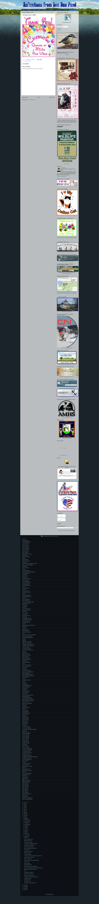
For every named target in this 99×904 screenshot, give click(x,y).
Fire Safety (24, 606)
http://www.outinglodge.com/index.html (67, 376)
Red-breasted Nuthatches (27, 695)
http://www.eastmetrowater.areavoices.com (67, 364)
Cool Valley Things (25, 582)
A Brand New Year (27, 879)
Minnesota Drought (25, 662)
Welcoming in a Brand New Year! (30, 882)
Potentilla (24, 689)
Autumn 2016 (24, 549)
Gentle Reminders (25, 615)
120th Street (24, 540)
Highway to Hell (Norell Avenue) (28, 625)
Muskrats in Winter (27, 852)
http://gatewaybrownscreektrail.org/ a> (67, 261)
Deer (23, 593)
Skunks (23, 708)
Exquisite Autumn (25, 603)
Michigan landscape (26, 659)
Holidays (23, 626)
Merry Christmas (25, 658)
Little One (24, 652)
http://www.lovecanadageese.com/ (67, 396)
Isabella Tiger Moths (26, 632)
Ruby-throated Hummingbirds (27, 700)
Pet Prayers (24, 684)
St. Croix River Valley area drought (28, 729)
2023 (25, 806)
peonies (23, 682)
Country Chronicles (25, 585)
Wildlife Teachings (25, 781)
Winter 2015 (24, 785)
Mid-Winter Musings (27, 840)
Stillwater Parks (25, 732)
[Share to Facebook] (40, 59)
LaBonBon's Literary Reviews (27, 644)
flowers (23, 611)
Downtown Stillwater (26, 595)
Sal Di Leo (24, 704)
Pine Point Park (25, 686)
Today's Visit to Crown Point (29, 857)
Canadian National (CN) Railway (28, 571)
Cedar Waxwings (25, 573)
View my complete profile (61, 176)
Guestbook (45, 9)
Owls (23, 681)
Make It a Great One (28, 858)
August (25, 825)
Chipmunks (24, 577)
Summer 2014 (24, 736)
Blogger (51, 894)
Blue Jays (24, 562)
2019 (25, 812)
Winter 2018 (24, 789)
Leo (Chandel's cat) (25, 648)
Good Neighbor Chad (26, 618)
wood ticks (24, 795)
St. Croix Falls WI (25, 726)
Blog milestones (25, 560)
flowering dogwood (25, 608)
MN (23, 663)
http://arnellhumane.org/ (67, 417)
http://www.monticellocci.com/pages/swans (67, 388)
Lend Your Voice (59, 9)
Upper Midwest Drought (26, 766)
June (25, 828)
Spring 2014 (24, 718)
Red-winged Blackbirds (26, 697)
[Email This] (37, 59)
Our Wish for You (27, 881)
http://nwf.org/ (66, 163)
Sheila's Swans (25, 707)
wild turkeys (24, 777)
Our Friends (66, 9)
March (25, 833)
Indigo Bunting (25, 630)
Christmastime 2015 (26, 578)
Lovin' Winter (26, 861)
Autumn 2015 (24, 548)
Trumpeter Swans (25, 763)
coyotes (23, 586)
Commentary (24, 580)
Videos (23, 767)
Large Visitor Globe (63, 455)
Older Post (51, 97)
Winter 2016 (24, 786)
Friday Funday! (27, 849)
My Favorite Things (25, 670)
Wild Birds (24, 775)
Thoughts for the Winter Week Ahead (31, 876)
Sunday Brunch (25, 741)
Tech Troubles (24, 745)
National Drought (25, 673)
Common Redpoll (25, 581)
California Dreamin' (27, 878)
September (26, 824)
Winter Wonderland (25, 793)
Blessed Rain (24, 559)
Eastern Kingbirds (25, 599)
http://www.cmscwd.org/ (67, 273)
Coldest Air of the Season (28, 873)
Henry (23, 623)
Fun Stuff (24, 614)
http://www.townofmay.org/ (67, 311)
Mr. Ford (23, 667)
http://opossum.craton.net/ (67, 438)
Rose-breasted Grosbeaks (27, 699)
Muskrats (24, 669)
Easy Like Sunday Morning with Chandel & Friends (33, 867)
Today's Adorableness (26, 759)
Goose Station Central (26, 619)
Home (24, 9)
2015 (25, 818)
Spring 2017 (24, 722)
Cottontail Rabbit (25, 584)
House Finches (25, 629)
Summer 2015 (24, 737)
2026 (25, 803)
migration (24, 660)
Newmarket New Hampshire (27, 675)
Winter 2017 (24, 788)
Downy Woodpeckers (26, 596)
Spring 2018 (24, 723)
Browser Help (51, 9)
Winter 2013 (24, 782)
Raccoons (24, 693)
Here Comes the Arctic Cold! (29, 875)
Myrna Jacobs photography (27, 671)
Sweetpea (24, 744)
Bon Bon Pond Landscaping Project (28, 563)
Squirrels (23, 725)
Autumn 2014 (24, 547)
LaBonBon (28, 59)
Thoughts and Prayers (26, 755)
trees (23, 762)
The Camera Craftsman (26, 748)
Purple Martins (25, 692)
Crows (23, 589)
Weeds (23, 771)
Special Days (24, 711)
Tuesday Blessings (27, 854)
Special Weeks (25, 714)
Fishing (23, 607)
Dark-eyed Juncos (25, 592)
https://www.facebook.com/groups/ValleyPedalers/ (67, 251)
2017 (25, 815)
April (25, 831)
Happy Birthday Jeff (27, 864)
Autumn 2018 (24, 552)
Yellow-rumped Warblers (26, 799)
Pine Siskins (24, 688)
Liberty (23, 651)
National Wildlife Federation (27, 674)
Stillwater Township (25, 733)
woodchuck (24, 796)
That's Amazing (25, 747)
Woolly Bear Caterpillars (26, 797)
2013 (25, 886)
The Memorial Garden (26, 752)
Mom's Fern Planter (25, 666)
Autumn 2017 (24, 551)
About (34, 9)
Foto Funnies (24, 612)
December (26, 819)
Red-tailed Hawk (25, 696)
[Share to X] (39, 59)
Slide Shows (29, 9)
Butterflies (24, 566)
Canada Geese (25, 570)
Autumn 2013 (24, 545)
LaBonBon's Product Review (27, 645)
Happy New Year (25, 622)
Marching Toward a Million (29, 845)
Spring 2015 (24, 719)
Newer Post (25, 97)
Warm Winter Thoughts (28, 842)
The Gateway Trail (25, 751)
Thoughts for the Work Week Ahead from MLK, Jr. (33, 855)
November (26, 821)
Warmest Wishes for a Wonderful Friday (31, 860)
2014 (25, 885)
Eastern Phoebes (25, 600)
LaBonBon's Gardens (26, 641)
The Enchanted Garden (26, 749)
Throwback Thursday (26, 758)
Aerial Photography (25, 541)
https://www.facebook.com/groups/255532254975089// (67, 237)
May (25, 830)
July (25, 827)
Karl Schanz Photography (27, 637)
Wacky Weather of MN (26, 770)
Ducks (23, 597)
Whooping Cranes (25, 774)
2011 (24, 889)
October (26, 822)
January (26, 836)
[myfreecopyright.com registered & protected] (49, 536)
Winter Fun (26, 837)
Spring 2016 (24, 721)
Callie (23, 569)
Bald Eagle (24, 555)
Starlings (23, 730)
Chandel (23, 574)
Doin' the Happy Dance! (28, 839)
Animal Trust (24, 544)
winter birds (24, 792)
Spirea (23, 715)
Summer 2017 (24, 738)
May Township (25, 656)
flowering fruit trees (25, 610)
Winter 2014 (24, 784)
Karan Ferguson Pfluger (26, 636)
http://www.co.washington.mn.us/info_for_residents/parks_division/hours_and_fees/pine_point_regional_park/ (67, 293)
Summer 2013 (24, 734)
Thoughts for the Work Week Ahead (28, 756)
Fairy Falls (24, 604)
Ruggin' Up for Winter (26, 703)
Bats (23, 558)
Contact (39, 9)
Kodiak (23, 640)
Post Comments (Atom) (31, 99)
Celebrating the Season (28, 851)
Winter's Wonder (27, 863)
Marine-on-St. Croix (25, 655)
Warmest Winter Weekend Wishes (30, 848)
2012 (25, 888)
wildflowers (24, 778)
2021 (25, 809)
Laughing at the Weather (28, 872)
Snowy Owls (24, 710)
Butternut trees (25, 567)
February (26, 834)
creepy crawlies (25, 588)
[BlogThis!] (38, 59)
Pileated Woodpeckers (26, 685)
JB (22, 633)
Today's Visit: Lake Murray (29, 846)
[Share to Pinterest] (41, 59)
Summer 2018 (24, 740)
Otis (23, 678)
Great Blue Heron (25, 621)
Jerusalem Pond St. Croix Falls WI (28, 634)
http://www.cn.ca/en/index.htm (66, 347)
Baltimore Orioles (25, 556)
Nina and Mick (24, 677)
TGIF (25, 870)
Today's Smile (24, 760)
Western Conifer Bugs (26, 773)
